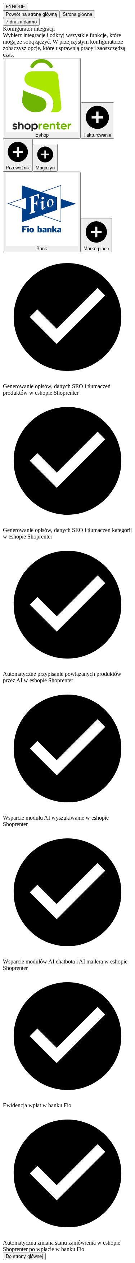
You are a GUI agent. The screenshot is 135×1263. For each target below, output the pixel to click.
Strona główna (77, 14)
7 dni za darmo (21, 22)
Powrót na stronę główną (31, 14)
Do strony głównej (24, 1256)
